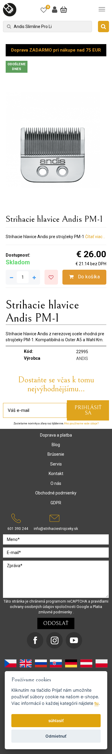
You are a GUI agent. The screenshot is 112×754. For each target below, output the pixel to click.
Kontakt (56, 473)
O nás (55, 483)
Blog (56, 444)
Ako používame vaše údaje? (81, 423)
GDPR (55, 502)
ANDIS (82, 358)
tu (96, 703)
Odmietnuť (56, 736)
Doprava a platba (56, 435)
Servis (56, 464)
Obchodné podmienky (55, 493)
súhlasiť (56, 720)
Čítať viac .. (95, 236)
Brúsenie (55, 454)
